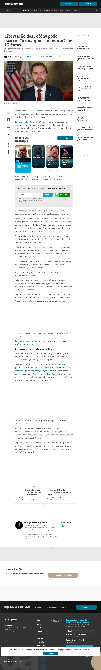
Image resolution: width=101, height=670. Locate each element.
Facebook (8, 119)
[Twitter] (51, 621)
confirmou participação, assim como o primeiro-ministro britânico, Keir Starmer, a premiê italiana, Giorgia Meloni (43, 367)
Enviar (47, 194)
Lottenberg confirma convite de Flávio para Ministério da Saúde (83, 129)
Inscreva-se (64, 194)
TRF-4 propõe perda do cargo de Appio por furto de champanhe (84, 99)
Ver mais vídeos (64, 138)
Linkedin (8, 127)
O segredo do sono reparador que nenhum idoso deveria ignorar (27, 485)
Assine (68, 4)
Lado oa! (61, 10)
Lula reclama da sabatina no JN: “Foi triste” (84, 48)
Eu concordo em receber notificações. (76, 635)
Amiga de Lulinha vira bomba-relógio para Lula (84, 88)
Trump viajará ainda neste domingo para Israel (36, 125)
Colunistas (68, 10)
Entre (87, 4)
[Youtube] (54, 621)
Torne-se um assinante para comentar (24, 574)
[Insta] (58, 621)
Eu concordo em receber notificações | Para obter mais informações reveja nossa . (31, 200)
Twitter (8, 134)
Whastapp (8, 112)
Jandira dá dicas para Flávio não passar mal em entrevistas (84, 109)
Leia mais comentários (63, 575)
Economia (55, 10)
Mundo (48, 10)
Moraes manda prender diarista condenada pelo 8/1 (84, 58)
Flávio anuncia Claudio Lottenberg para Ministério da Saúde (83, 139)
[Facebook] (61, 621)
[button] (49, 170)
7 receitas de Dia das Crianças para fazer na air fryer (59, 485)
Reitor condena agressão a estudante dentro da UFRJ (84, 119)
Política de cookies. (84, 650)
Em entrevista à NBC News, (27, 122)
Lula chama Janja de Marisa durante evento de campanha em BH (85, 69)
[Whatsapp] (56, 621)
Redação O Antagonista (16, 57)
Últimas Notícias (35, 10)
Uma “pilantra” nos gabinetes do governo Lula (83, 79)
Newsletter (76, 10)
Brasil (43, 10)
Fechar (50, 653)
